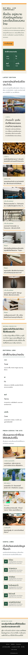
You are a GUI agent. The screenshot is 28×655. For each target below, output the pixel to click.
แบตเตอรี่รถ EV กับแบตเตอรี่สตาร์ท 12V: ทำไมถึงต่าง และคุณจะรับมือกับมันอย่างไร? (13, 488)
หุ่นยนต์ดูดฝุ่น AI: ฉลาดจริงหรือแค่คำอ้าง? (14, 531)
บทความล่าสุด (14, 649)
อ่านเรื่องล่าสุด (8, 43)
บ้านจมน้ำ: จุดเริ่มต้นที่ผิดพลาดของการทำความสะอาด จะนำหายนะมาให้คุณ (13, 125)
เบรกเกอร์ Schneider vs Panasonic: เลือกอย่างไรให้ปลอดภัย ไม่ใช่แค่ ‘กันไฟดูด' (12, 228)
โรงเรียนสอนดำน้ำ (14, 585)
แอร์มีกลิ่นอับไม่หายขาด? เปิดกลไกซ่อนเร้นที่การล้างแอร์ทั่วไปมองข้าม (14, 160)
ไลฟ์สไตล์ (12, 644)
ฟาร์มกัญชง (12, 577)
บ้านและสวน (18, 644)
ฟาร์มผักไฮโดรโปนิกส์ (14, 602)
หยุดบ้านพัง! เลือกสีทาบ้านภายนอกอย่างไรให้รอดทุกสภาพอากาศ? (14, 271)
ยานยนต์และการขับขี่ (15, 647)
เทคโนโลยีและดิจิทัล (6, 647)
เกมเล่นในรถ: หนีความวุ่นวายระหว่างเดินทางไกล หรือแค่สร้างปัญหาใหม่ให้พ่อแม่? (13, 465)
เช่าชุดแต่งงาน (13, 568)
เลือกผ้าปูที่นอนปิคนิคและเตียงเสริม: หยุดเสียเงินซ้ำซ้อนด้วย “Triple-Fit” (14, 250)
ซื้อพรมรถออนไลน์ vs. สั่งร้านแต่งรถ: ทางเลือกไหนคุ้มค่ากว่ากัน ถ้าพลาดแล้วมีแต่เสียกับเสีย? (14, 206)
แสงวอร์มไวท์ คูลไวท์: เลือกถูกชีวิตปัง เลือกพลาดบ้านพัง (13, 294)
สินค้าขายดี (12, 593)
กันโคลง (11, 560)
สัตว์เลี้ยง (23, 647)
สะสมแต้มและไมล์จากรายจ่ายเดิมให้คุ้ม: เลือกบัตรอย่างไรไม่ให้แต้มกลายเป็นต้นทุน (14, 183)
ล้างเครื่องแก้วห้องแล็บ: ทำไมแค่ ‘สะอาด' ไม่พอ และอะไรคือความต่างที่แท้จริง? (13, 510)
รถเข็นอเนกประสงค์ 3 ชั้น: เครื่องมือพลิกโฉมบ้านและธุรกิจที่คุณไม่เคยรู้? (13, 317)
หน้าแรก (7, 644)
